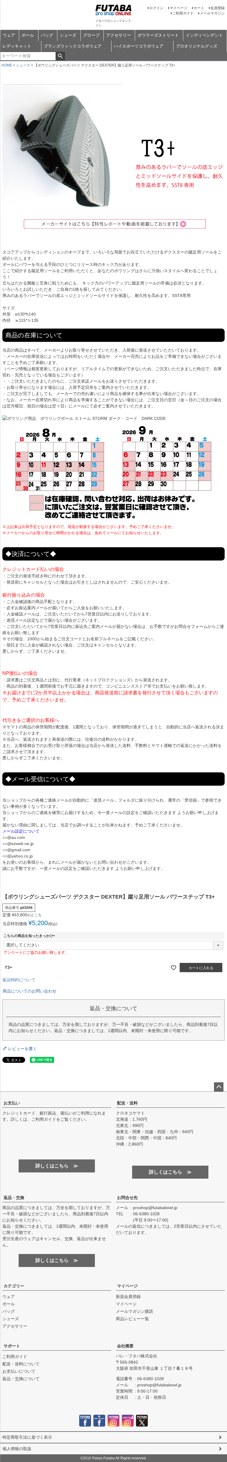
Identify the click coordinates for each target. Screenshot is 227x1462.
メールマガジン (212, 13)
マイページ (178, 8)
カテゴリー (14, 1286)
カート (199, 8)
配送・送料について (21, 1364)
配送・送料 (127, 1103)
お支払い (12, 1103)
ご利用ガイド (183, 13)
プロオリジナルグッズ (196, 46)
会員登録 (217, 8)
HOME (6, 65)
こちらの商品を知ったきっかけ (30, 936)
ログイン (156, 8)
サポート (12, 1346)
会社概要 (125, 1346)
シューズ (68, 35)
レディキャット (16, 46)
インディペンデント (204, 35)
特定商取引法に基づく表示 (27, 1437)
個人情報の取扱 (16, 1448)
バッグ (47, 35)
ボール (28, 35)
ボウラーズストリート (158, 35)
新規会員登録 (128, 1296)
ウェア (9, 35)
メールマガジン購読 (134, 1311)
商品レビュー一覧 (132, 1318)
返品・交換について (21, 1378)
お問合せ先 (127, 1197)
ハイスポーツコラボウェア (138, 46)
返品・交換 (14, 1197)
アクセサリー (118, 35)
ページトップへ (218, 1087)
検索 (60, 56)
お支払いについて (18, 1371)
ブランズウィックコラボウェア (73, 46)
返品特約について (18, 979)
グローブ (91, 35)
